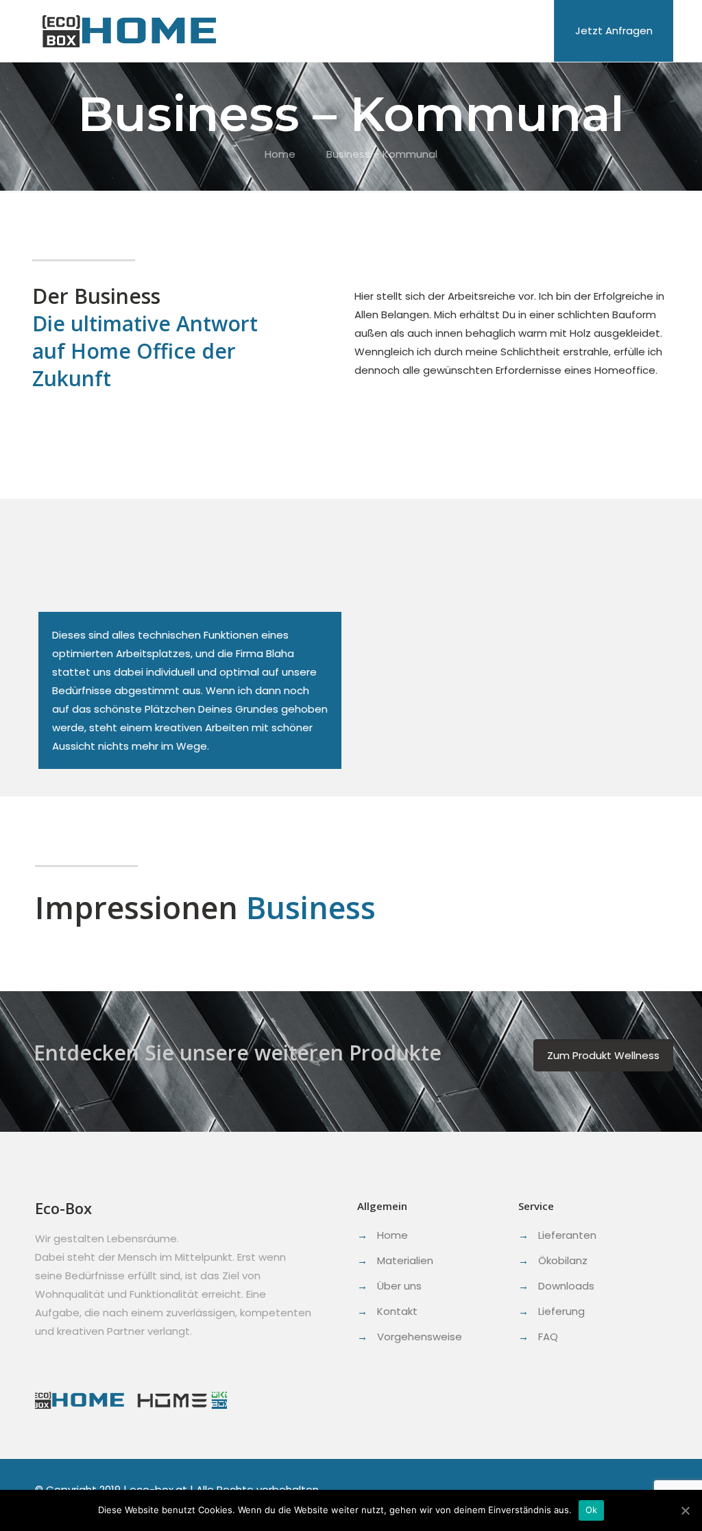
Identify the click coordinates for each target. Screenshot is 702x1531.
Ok (591, 1509)
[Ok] (685, 1510)
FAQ (548, 1336)
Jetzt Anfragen (614, 30)
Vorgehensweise (419, 1336)
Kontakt (397, 1311)
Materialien (405, 1260)
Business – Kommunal (381, 154)
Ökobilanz (563, 1260)
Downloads (566, 1286)
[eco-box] (129, 31)
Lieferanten (567, 1235)
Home (280, 154)
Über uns (399, 1286)
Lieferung (561, 1311)
